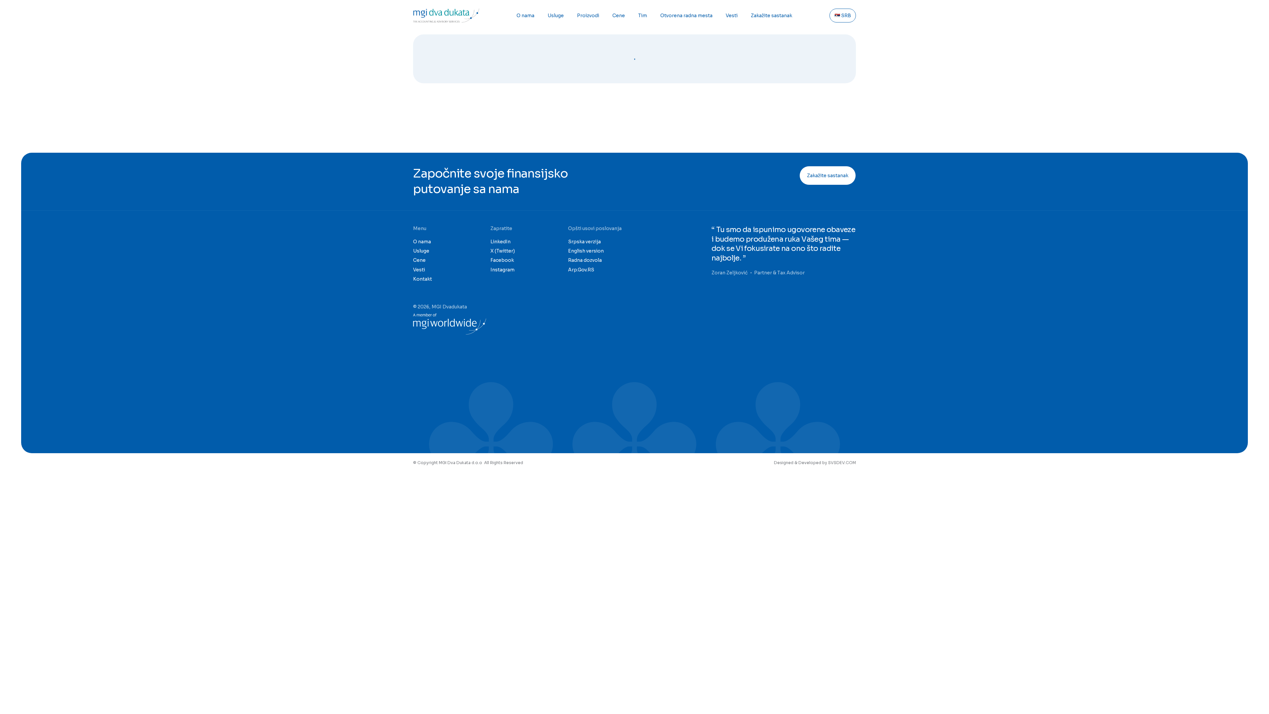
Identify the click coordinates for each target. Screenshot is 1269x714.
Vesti (732, 16)
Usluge (556, 16)
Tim (642, 16)
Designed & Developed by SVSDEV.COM (815, 462)
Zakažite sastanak (771, 16)
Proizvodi (588, 16)
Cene (618, 16)
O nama (525, 16)
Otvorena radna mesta (686, 16)
